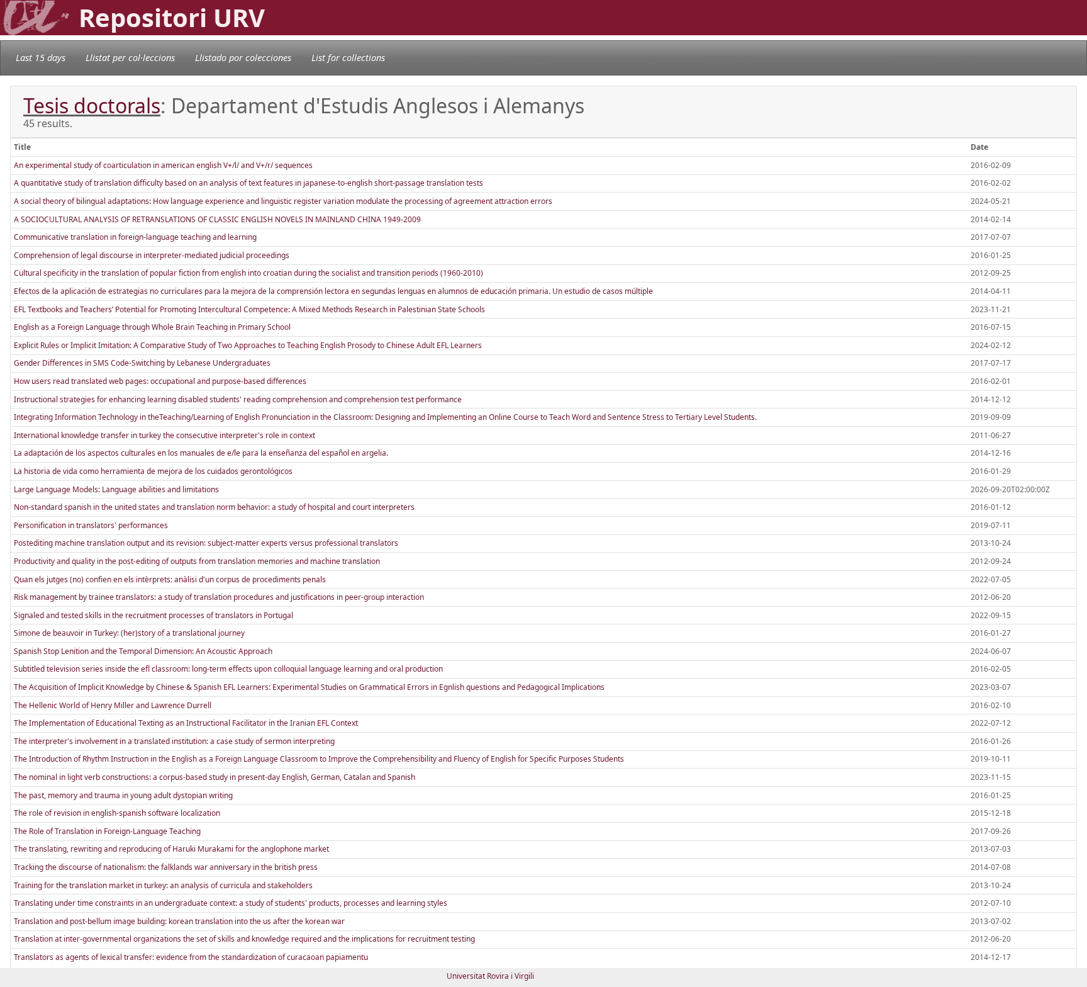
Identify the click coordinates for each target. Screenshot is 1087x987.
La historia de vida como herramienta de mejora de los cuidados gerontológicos (153, 471)
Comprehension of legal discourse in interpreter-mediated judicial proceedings (151, 255)
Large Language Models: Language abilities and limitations (116, 489)
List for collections (348, 58)
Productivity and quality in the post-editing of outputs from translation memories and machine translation (197, 561)
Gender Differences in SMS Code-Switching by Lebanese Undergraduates (142, 363)
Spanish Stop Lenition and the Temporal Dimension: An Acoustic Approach (143, 651)
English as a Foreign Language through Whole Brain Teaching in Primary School (152, 327)
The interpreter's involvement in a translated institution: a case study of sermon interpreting (174, 741)
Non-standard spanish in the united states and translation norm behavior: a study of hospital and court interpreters (214, 507)
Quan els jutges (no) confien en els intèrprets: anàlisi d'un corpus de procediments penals (170, 579)
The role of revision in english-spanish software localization (117, 813)
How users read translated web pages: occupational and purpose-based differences (160, 381)
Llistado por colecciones (243, 58)
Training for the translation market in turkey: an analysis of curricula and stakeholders (163, 885)
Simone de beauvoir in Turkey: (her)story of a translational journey (129, 633)
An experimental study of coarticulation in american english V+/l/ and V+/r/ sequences (163, 165)
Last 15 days (40, 58)
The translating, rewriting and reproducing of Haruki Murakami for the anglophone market (171, 848)
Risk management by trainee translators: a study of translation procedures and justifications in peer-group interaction (219, 597)
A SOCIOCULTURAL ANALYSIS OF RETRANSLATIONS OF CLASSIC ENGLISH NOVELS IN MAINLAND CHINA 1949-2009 (217, 219)
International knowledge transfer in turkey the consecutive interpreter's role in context (164, 435)
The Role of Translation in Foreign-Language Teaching (107, 831)
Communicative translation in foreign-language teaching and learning (135, 237)
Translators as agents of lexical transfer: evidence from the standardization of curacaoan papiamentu (191, 957)
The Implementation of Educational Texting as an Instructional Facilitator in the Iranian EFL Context (186, 723)
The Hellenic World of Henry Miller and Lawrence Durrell (112, 705)
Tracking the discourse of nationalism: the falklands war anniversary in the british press (166, 867)
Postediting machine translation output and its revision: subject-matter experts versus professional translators (206, 543)
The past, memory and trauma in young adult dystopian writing (123, 795)
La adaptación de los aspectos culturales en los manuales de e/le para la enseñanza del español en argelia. (201, 453)
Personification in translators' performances (91, 525)
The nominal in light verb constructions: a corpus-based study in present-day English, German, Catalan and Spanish (214, 777)
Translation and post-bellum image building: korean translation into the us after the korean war (179, 921)
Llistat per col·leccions (130, 58)
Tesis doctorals (91, 105)
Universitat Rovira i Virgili (490, 976)
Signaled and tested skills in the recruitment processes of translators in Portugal (153, 615)
